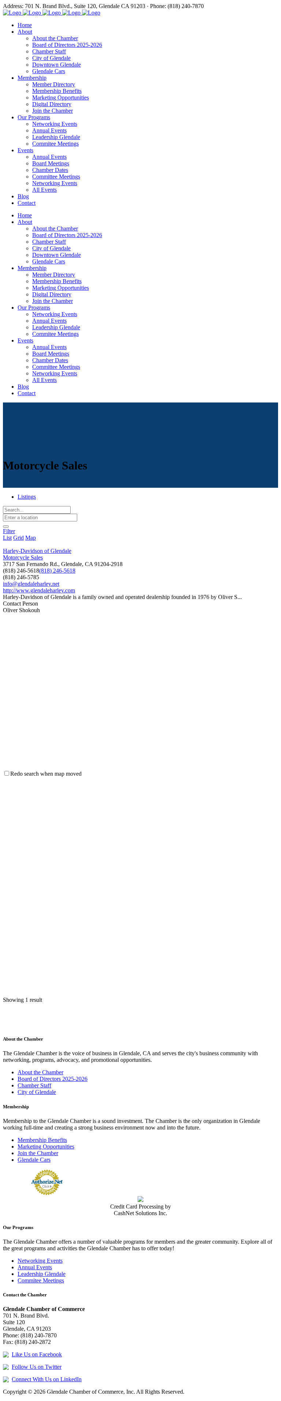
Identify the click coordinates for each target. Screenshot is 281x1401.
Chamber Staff (34, 1085)
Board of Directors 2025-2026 (52, 1079)
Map (30, 538)
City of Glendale (37, 1092)
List (7, 538)
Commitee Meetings (41, 1280)
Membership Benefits (42, 1140)
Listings (27, 497)
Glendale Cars (34, 1160)
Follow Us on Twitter (36, 1367)
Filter (9, 531)
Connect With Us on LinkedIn (47, 1379)
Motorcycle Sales (23, 557)
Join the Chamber (38, 1153)
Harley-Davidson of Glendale (37, 551)
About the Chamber (40, 1072)
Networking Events (40, 1261)
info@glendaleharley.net (31, 584)
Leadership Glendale (41, 1274)
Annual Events (35, 1267)
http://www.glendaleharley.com (39, 590)
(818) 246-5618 (57, 570)
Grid (18, 538)
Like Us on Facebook (37, 1354)
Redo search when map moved (46, 774)
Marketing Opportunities (46, 1146)
